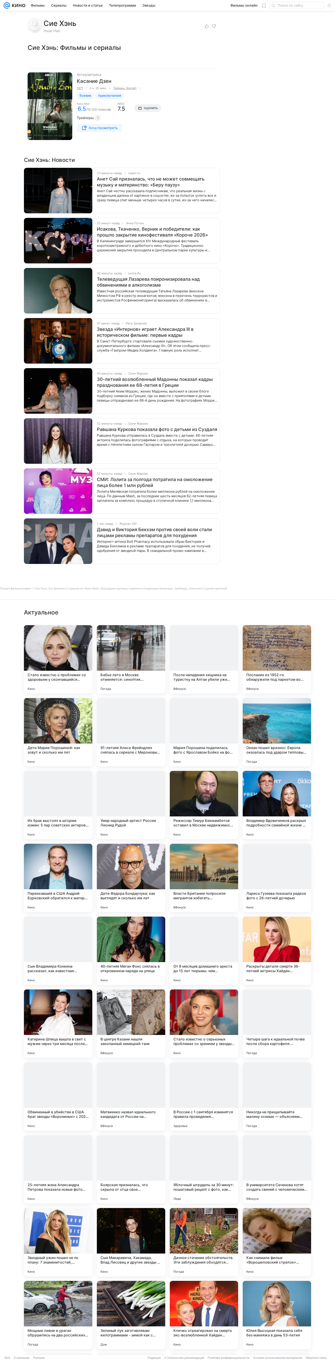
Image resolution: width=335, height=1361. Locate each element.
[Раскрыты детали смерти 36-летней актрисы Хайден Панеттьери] (277, 951)
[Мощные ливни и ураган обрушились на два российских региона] (58, 1315)
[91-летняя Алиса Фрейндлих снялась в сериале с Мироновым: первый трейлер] (131, 732)
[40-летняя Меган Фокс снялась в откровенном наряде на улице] (131, 951)
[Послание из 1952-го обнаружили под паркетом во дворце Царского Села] (277, 659)
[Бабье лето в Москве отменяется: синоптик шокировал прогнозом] (131, 659)
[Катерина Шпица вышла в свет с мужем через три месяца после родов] (58, 1023)
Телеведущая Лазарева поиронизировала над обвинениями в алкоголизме (148, 282)
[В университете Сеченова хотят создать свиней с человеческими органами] (277, 1169)
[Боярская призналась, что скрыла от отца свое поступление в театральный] (131, 1169)
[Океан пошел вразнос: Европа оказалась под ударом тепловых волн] (277, 732)
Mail (7, 1357)
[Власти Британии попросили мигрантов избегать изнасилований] (204, 878)
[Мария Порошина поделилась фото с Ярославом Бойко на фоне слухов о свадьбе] (204, 732)
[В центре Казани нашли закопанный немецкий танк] (131, 1023)
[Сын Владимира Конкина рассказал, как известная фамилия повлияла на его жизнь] (58, 951)
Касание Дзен (94, 81)
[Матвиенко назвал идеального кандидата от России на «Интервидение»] (131, 1096)
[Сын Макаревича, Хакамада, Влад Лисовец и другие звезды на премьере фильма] (131, 1242)
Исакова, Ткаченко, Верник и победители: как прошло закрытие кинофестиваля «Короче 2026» (152, 232)
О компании (21, 1357)
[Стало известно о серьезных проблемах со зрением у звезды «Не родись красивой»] (204, 1023)
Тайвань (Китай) (125, 88)
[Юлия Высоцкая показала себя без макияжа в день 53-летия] (277, 1315)
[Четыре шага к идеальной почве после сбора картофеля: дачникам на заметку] (277, 1023)
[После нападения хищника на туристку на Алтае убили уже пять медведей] (204, 659)
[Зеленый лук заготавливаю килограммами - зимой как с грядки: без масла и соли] (131, 1315)
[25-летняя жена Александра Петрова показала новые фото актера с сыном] (58, 1169)
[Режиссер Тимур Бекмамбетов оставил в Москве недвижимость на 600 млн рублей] (204, 805)
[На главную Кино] (17, 5)
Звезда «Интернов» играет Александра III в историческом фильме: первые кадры (145, 332)
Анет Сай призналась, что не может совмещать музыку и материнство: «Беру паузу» (150, 182)
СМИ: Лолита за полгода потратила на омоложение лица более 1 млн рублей (155, 482)
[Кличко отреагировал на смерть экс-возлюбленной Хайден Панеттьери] (204, 1315)
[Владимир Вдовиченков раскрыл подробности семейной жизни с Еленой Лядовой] (277, 805)
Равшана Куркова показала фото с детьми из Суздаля (157, 429)
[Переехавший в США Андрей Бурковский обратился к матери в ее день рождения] (58, 878)
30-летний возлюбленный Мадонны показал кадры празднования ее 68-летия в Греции (155, 382)
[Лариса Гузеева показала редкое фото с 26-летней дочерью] (277, 878)
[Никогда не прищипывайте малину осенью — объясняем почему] (277, 1096)
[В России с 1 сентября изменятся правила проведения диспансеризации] (204, 1096)
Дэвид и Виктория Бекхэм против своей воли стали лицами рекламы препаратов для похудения (154, 532)
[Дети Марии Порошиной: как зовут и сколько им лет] (58, 732)
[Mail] (7, 5)
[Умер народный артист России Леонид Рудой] (131, 805)
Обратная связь (316, 1357)
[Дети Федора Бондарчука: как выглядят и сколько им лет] (131, 878)
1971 (80, 88)
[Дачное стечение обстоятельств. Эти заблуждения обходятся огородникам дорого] (204, 1242)
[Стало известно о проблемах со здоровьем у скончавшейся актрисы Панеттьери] (58, 659)
